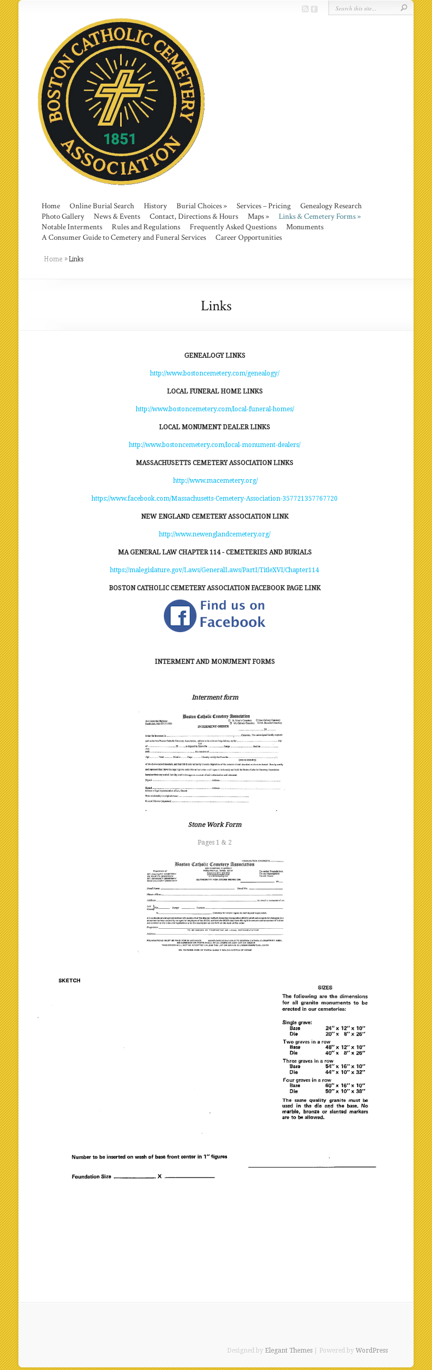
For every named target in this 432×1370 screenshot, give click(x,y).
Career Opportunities (248, 237)
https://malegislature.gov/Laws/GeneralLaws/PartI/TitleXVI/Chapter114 (214, 570)
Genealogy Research (331, 206)
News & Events (117, 216)
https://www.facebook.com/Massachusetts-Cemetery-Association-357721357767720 (215, 498)
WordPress (372, 1350)
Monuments (304, 227)
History (155, 206)
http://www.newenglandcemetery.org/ (214, 534)
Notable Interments (72, 227)
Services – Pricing (264, 206)
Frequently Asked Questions (233, 227)
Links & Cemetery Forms (317, 216)
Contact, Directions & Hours (194, 216)
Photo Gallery (63, 216)
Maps (256, 216)
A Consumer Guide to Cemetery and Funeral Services (124, 237)
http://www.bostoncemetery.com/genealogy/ (214, 373)
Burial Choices (199, 206)
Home (51, 206)
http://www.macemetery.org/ (215, 480)
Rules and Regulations (146, 227)
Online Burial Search (102, 206)
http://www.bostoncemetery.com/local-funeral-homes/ (215, 409)
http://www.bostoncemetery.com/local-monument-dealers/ (214, 445)
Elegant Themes (288, 1350)
